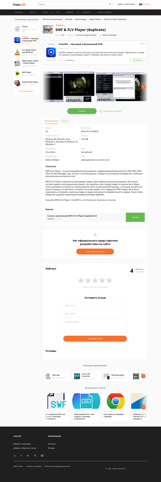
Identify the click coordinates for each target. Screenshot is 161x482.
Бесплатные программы (52, 19)
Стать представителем (95, 251)
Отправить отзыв (95, 338)
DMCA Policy (18, 466)
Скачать (81, 111)
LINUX (45, 12)
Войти (120, 4)
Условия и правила (34, 466)
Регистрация (130, 4)
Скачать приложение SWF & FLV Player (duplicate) (72, 216)
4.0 (60, 35)
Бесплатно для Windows (86, 35)
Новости (86, 12)
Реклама (51, 448)
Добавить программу (22, 444)
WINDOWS (19, 12)
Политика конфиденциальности (57, 466)
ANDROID (70, 12)
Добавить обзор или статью (24, 448)
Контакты (52, 444)
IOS (58, 12)
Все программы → (26, 91)
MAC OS (33, 12)
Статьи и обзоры (104, 12)
